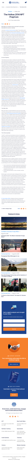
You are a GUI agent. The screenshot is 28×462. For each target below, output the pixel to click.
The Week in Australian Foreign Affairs (10, 231)
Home (3, 7)
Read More (14, 394)
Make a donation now (14, 364)
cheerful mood (15, 84)
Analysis (10, 11)
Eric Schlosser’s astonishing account (17, 32)
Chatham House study (5, 126)
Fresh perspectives (5, 253)
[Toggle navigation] (3, 2)
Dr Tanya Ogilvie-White (5, 198)
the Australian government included (14, 113)
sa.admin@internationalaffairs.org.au (9, 440)
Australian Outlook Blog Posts (12, 7)
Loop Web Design (16, 459)
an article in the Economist (10, 30)
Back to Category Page (7, 208)
